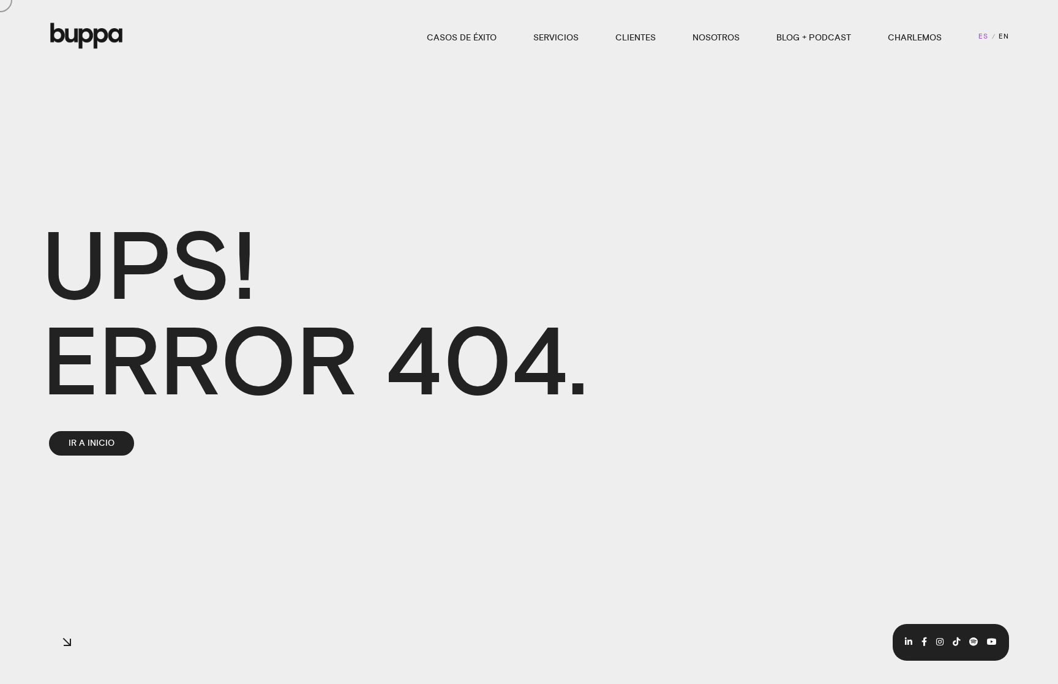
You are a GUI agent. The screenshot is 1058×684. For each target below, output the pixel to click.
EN (1004, 37)
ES (983, 37)
